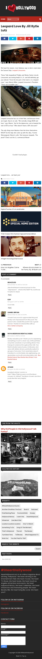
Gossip (32, 513)
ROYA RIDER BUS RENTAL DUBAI (20, 333)
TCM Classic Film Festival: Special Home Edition (18, 234)
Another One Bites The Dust (12, 509)
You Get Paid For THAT (18, 538)
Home (3, 19)
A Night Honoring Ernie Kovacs (12, 259)
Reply (9, 295)
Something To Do (8, 179)
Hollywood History (8, 517)
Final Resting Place (8, 513)
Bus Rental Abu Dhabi (25, 357)
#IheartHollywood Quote (10, 506)
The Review (28, 531)
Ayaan (10, 367)
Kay (9, 299)
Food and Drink (22, 513)
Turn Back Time (7, 535)
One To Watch (28, 524)
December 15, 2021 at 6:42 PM (17, 315)
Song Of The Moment (24, 527)
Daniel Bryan (13, 312)
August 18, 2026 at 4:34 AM (17, 369)
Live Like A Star (16, 520)
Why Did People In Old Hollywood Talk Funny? (18, 430)
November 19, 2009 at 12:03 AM (18, 285)
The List (19, 531)
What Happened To (32, 535)
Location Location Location (11, 524)
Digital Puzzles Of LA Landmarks (12, 209)
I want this (20, 517)
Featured (34, 509)
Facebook (5, 613)
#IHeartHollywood (16, 570)
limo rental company (15, 326)
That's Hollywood (8, 531)
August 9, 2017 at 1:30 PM (16, 302)
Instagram (5, 604)
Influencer (5, 520)
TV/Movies (19, 535)
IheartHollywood (32, 517)
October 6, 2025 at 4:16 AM (17, 336)
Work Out (5, 538)
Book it (26, 509)
